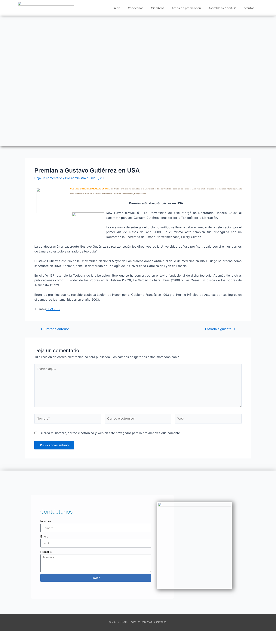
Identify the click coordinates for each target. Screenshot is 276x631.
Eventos (249, 8)
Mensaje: (46, 551)
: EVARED (53, 309)
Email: (44, 536)
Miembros (157, 8)
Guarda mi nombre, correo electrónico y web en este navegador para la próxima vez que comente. (110, 433)
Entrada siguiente (220, 329)
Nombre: (46, 521)
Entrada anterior (55, 329)
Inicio (116, 8)
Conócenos (135, 8)
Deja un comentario (48, 178)
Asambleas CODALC (222, 8)
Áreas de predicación (186, 8)
